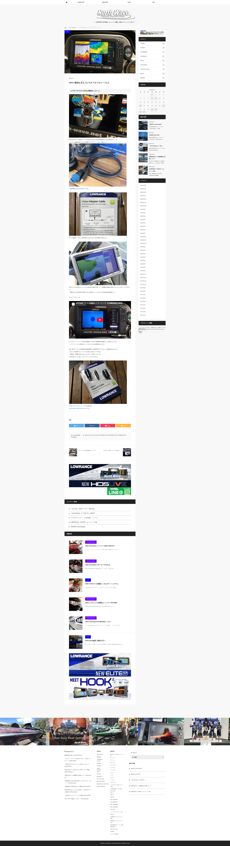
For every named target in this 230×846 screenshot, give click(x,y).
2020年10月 (143, 192)
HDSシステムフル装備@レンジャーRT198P (101, 603)
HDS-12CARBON (100, 435)
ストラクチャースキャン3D (116, 811)
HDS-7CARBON (119, 435)
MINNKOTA (99, 776)
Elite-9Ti (112, 794)
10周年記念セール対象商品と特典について (157, 157)
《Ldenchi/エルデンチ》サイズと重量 (74, 795)
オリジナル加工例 (114, 834)
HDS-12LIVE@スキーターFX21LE (97, 565)
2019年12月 (143, 199)
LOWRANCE (152, 56)
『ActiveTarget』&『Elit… (156, 146)
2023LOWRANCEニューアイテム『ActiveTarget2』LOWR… (156, 127)
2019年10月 (143, 206)
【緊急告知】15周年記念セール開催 (73, 786)
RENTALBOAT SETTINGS (102, 783)
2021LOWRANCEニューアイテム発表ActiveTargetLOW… (157, 149)
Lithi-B (98, 771)
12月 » (144, 112)
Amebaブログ (69, 751)
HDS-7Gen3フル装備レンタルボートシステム (101, 584)
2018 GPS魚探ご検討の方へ (95, 641)
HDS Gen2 (87, 435)
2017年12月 (143, 277)
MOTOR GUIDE (100, 779)
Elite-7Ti (112, 792)
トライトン (112, 760)
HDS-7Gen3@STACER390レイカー (98, 622)
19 (140, 105)
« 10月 (140, 112)
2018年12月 (143, 236)
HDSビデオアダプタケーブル (77, 406)
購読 (140, 332)
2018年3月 (142, 267)
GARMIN (152, 43)
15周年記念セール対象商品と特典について (75, 775)
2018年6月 (142, 257)
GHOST (98, 760)
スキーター (112, 762)
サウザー (112, 777)
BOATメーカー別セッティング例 (117, 755)
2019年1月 (142, 233)
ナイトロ (112, 772)
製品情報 (78, 435)
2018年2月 (142, 270)
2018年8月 (142, 250)
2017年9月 (142, 287)
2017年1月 (142, 315)
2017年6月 (142, 298)
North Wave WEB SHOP (76, 408)
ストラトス (112, 767)
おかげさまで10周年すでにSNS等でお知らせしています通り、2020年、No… (157, 163)
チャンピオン (113, 769)
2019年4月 (142, 223)
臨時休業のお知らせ (69, 755)
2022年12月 (143, 185)
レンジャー (112, 757)
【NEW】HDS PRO (154, 135)
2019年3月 (142, 226)
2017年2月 (142, 311)
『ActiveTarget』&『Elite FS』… (138, 780)
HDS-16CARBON (110, 435)
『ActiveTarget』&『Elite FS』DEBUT (82, 513)
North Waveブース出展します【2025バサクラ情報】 (77, 769)
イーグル (112, 779)
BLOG (129, 2)
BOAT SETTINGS (91, 542)
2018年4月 (142, 264)
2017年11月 (143, 281)
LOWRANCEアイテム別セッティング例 (116, 789)
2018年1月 (142, 274)
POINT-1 (112, 814)
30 (155, 109)
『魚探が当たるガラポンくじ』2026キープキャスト (77, 764)
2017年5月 (142, 301)
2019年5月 (142, 219)
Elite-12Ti (112, 797)
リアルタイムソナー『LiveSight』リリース (84, 517)
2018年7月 (142, 253)
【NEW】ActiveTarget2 (77, 526)
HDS (67, 31)
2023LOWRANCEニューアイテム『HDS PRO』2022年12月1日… (156, 138)
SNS (153, 2)
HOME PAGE (81, 2)
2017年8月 (142, 291)
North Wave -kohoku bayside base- (113, 843)
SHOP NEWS (152, 65)
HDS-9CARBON (114, 802)
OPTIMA (99, 774)
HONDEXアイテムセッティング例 (116, 821)
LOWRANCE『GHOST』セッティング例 (83, 522)
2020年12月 (143, 188)
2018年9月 (142, 247)
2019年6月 (142, 216)
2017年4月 (142, 305)
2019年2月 (142, 229)
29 (152, 109)
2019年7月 (142, 212)
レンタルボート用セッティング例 (116, 785)
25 (163, 105)
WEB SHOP (105, 2)
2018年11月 (143, 240)
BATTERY (99, 769)
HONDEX (152, 47)
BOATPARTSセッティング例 (116, 824)
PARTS (152, 60)
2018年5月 (142, 260)
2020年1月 (142, 195)
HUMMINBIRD (152, 52)
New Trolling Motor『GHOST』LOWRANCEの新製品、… (156, 174)
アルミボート (113, 782)
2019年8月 (142, 209)
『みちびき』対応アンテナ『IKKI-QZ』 (83, 508)
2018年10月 (143, 243)
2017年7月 (142, 294)
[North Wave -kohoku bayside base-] (115, 19)
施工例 (152, 73)
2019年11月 (143, 202)
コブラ (111, 774)
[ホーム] (66, 2)
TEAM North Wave (152, 69)
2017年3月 (142, 308)
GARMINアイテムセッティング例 (116, 817)
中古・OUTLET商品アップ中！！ (73, 798)
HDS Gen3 (93, 435)
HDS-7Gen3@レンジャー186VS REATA (99, 546)
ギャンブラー (113, 765)
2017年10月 (143, 284)
